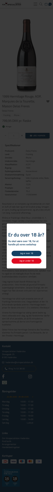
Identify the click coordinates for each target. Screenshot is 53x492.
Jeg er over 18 (26, 253)
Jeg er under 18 (26, 260)
